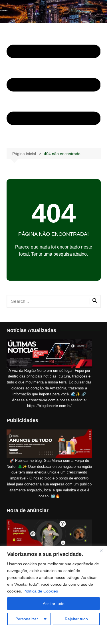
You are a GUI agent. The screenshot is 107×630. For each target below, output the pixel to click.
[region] (53, 588)
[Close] (101, 550)
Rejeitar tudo (76, 619)
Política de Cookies (40, 591)
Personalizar (26, 619)
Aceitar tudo (53, 603)
